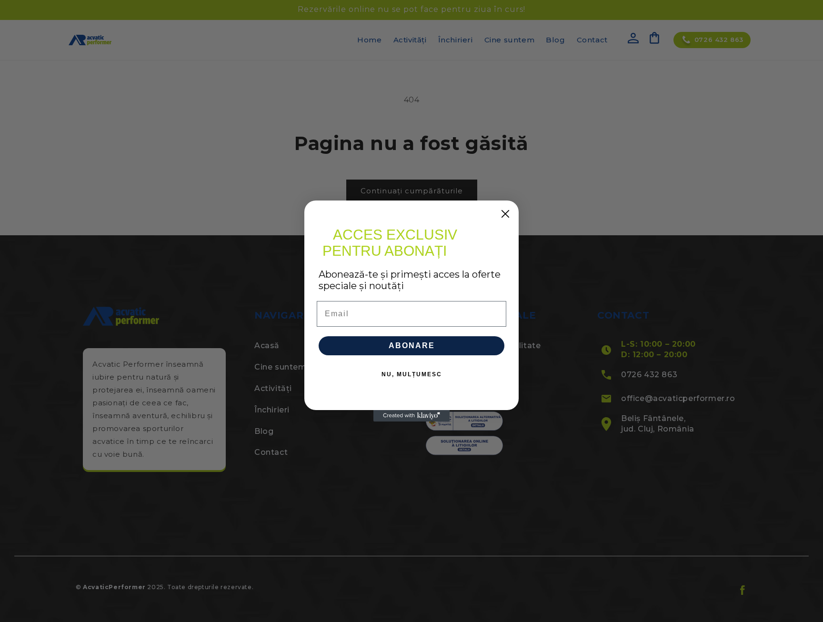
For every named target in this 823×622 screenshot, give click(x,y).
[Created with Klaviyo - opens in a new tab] (411, 415)
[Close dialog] (505, 213)
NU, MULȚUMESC (411, 374)
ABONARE (412, 345)
